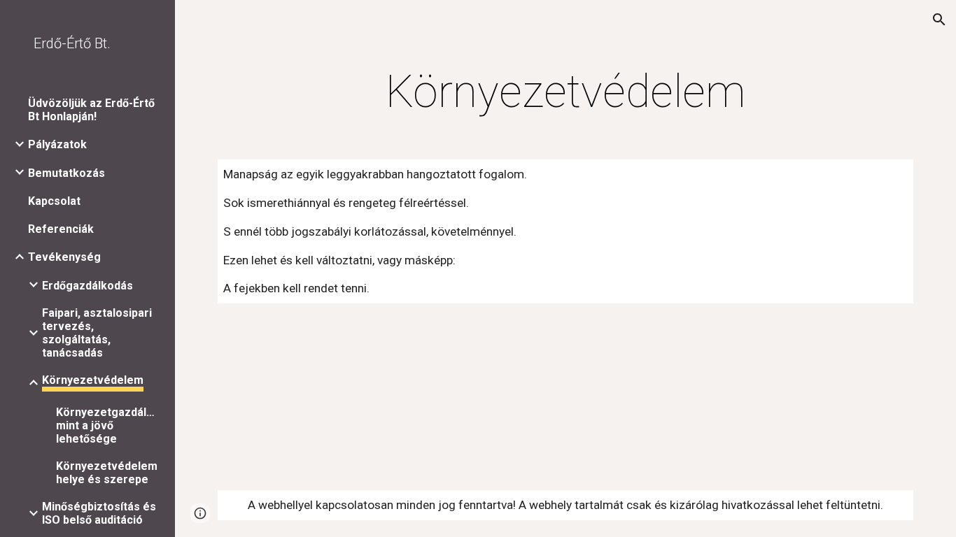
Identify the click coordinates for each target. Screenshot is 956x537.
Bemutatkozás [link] (66, 173)
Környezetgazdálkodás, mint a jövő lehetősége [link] (108, 425)
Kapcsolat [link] (54, 201)
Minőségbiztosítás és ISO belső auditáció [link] (99, 513)
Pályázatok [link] (57, 144)
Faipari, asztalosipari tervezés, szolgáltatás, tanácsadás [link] (97, 332)
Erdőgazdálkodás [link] (87, 285)
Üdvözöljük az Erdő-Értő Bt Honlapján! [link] (91, 109)
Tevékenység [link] (64, 257)
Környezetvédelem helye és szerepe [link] (106, 472)
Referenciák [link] (61, 229)
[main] (566, 92)
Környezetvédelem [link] (92, 380)
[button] (939, 19)
